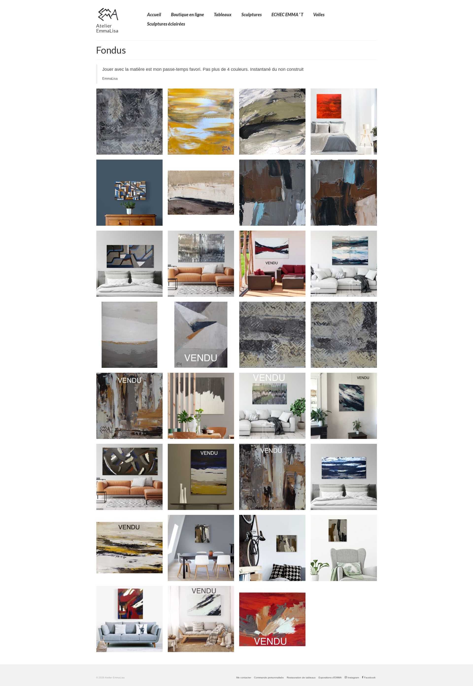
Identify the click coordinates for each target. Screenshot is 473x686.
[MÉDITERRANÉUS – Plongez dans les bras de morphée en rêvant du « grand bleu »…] (344, 477)
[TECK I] (344, 193)
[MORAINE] (201, 619)
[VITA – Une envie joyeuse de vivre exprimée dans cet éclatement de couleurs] (272, 619)
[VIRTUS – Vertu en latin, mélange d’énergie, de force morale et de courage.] (272, 264)
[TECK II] (272, 193)
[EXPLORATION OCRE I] (129, 406)
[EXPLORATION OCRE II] (272, 477)
